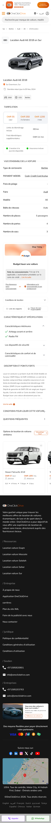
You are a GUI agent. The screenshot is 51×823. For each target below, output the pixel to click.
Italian (29, 806)
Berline (44, 168)
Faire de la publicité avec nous (17, 615)
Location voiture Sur (12, 573)
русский (36, 803)
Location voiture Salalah (14, 560)
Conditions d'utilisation (14, 651)
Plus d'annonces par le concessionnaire (11, 286)
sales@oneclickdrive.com (19, 695)
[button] (3, 13)
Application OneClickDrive (22, 4)
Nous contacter (10, 621)
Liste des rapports (15, 309)
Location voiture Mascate (15, 554)
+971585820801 (15, 667)
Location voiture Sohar (14, 567)
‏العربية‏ (12, 803)
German (36, 806)
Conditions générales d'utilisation (19, 644)
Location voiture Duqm (14, 548)
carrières (7, 602)
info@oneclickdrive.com (18, 674)
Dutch (28, 803)
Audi (45, 191)
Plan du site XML (11, 609)
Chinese (21, 806)
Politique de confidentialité (16, 638)
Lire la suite (7, 404)
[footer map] (25, 771)
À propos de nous (11, 590)
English (6, 803)
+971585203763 (15, 689)
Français (20, 803)
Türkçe (44, 803)
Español (12, 806)
